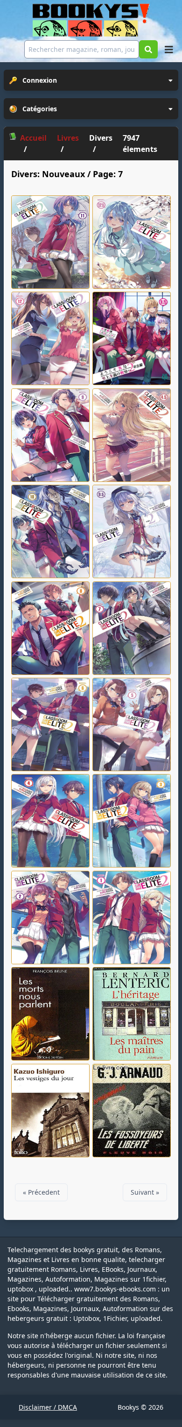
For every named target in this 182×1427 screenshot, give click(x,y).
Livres (68, 138)
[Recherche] (148, 49)
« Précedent (41, 1192)
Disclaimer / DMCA (48, 1407)
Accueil (33, 138)
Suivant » (145, 1192)
